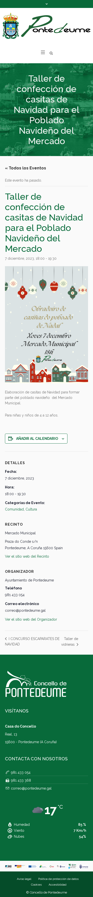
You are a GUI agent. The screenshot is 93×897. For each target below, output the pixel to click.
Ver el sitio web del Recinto (27, 556)
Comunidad (14, 509)
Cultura (31, 509)
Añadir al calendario (37, 439)
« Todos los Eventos (25, 168)
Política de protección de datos (58, 879)
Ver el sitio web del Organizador (31, 619)
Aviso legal (24, 879)
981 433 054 (21, 772)
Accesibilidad (57, 884)
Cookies (36, 884)
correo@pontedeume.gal (31, 788)
